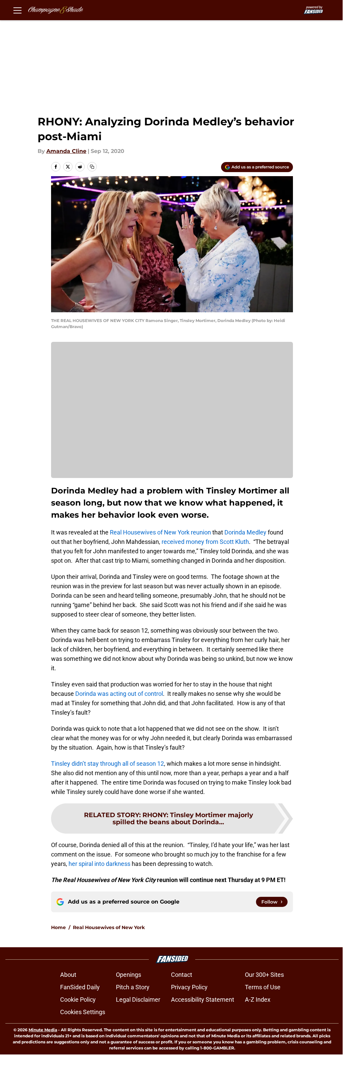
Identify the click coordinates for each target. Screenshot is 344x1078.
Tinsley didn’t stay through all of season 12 (107, 763)
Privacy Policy (189, 987)
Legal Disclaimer (138, 999)
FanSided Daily (80, 987)
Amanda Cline (66, 151)
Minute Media (43, 1029)
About (68, 974)
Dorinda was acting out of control (119, 693)
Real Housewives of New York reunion (160, 532)
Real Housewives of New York (109, 927)
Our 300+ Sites (264, 974)
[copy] (92, 166)
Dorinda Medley (245, 532)
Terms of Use (263, 987)
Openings (128, 974)
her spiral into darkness (99, 863)
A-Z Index (257, 999)
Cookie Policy (78, 999)
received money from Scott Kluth (205, 541)
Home (58, 927)
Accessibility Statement (202, 999)
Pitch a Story (132, 987)
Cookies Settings (82, 1011)
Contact (181, 974)
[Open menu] (17, 10)
